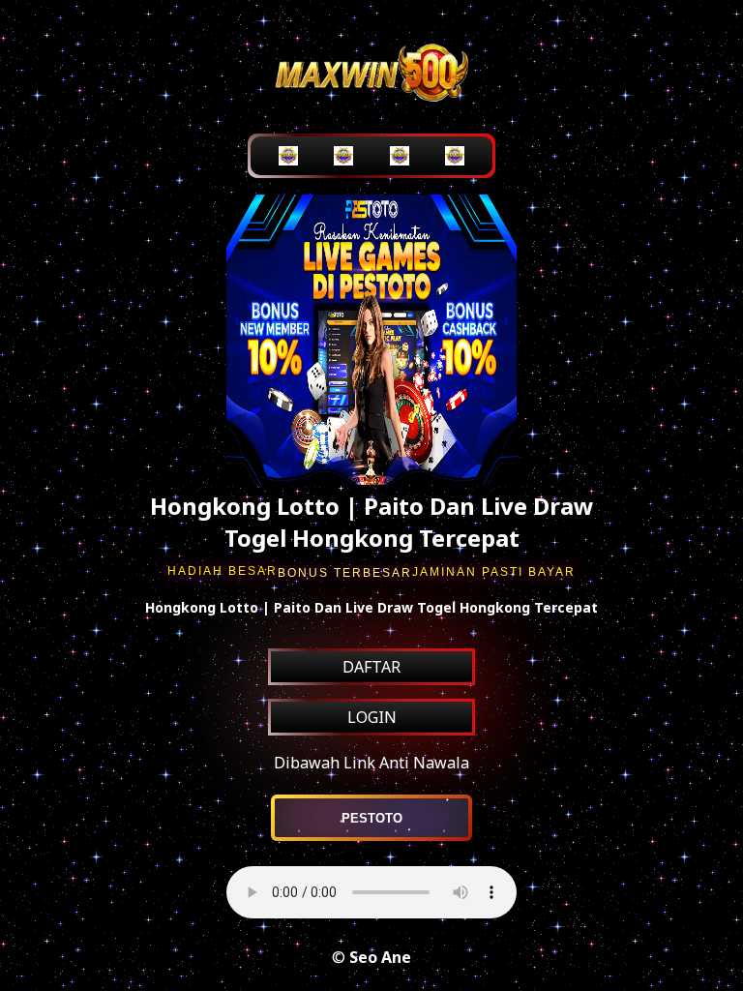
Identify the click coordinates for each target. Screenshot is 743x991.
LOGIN (372, 717)
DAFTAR (371, 666)
